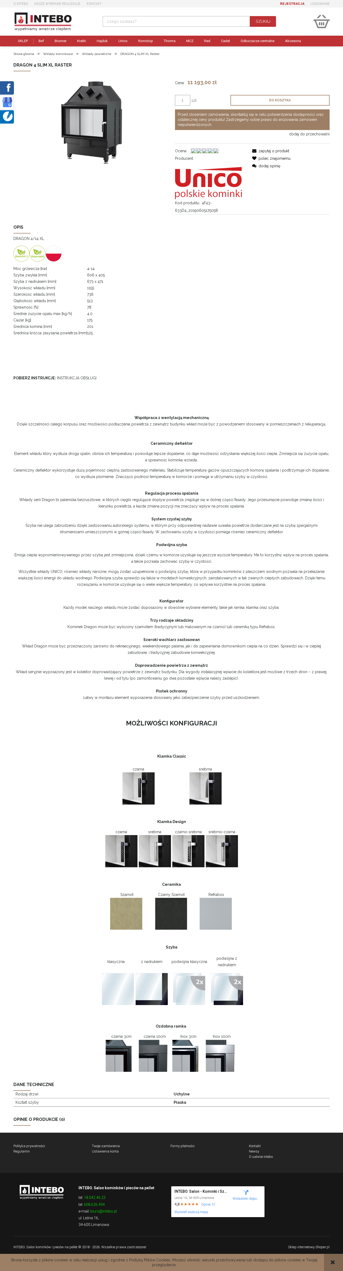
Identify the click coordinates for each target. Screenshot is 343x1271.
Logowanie (320, 4)
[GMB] (7, 102)
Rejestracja (292, 4)
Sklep (23, 41)
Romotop (145, 41)
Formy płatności (182, 1146)
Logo (41, 1192)
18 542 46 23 (95, 1197)
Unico (123, 41)
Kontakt (94, 4)
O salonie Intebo (261, 1157)
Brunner (60, 41)
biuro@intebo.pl (103, 1211)
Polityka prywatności (29, 1146)
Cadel (225, 41)
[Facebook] (7, 87)
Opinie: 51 (208, 1204)
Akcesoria (293, 41)
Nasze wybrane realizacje (57, 4)
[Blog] (8, 116)
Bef (41, 41)
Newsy (254, 1151)
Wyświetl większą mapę (191, 1212)
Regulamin (21, 1151)
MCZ (189, 41)
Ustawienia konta (105, 1151)
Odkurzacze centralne (257, 41)
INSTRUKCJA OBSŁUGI (76, 378)
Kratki (81, 41)
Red (207, 41)
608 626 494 (94, 1204)
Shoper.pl (322, 1247)
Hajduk (102, 41)
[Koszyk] (322, 21)
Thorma (170, 41)
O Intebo (20, 4)
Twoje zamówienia (106, 1146)
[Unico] (208, 180)
